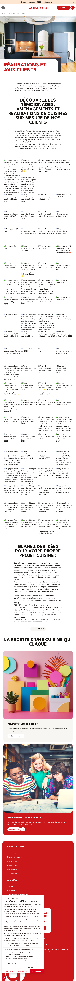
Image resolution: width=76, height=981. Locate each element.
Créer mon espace (15, 736)
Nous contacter (11, 861)
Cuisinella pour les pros (14, 874)
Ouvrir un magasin (12, 865)
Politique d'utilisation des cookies (57, 949)
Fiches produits (11, 890)
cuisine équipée (41, 90)
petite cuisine (29, 572)
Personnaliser (22, 971)
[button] (4, 977)
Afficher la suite (38, 628)
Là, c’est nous (11, 853)
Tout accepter (36, 971)
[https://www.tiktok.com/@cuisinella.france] (47, 943)
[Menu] (3, 7)
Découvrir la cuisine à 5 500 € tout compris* (37, 2)
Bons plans (10, 886)
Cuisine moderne (42, 570)
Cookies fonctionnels (13, 954)
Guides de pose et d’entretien (17, 895)
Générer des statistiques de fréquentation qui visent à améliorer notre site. (23, 957)
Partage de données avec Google (18, 952)
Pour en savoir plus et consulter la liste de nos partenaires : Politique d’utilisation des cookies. (21, 944)
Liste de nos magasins (14, 857)
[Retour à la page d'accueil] (38, 8)
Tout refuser (9, 971)
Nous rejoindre (11, 869)
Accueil (3, 13)
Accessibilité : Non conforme (44, 952)
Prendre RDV (63, 8)
